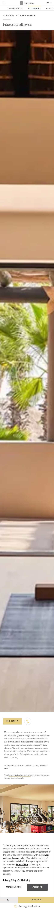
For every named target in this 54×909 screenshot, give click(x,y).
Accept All (37, 887)
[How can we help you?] (9, 900)
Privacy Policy (9, 880)
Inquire (11, 721)
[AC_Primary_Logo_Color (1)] (27, 906)
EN (47, 3)
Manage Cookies (13, 887)
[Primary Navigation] (4, 3)
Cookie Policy (23, 880)
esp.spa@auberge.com (20, 775)
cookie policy (19, 858)
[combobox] (49, 3)
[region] (27, 865)
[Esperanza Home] (27, 3)
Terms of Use (22, 865)
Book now (36, 900)
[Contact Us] (27, 721)
